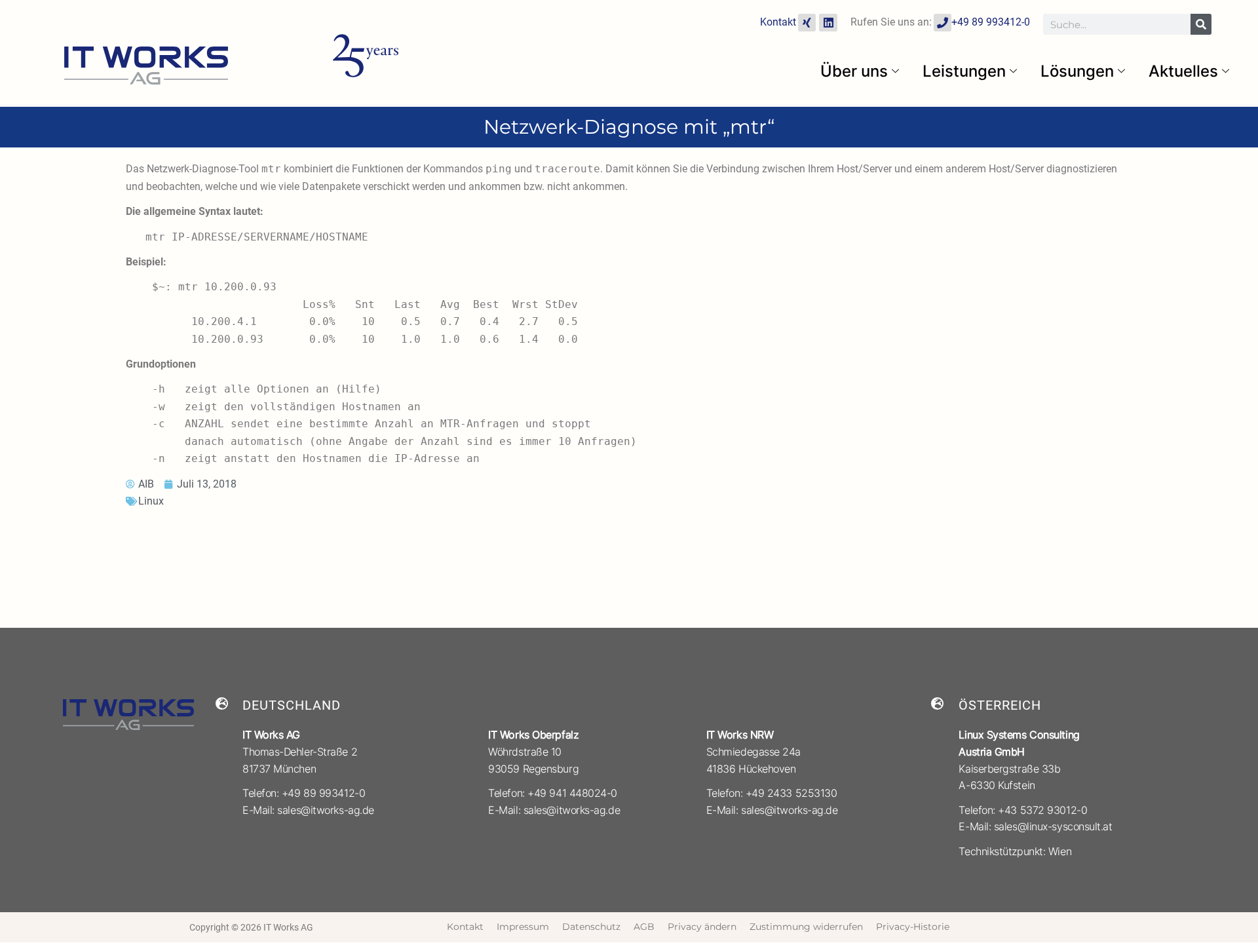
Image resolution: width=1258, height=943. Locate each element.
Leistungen (964, 71)
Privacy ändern (702, 927)
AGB (644, 927)
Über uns (854, 71)
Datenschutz (591, 927)
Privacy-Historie (912, 927)
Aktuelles (1183, 71)
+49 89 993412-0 (990, 22)
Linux (151, 501)
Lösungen (1077, 71)
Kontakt (778, 22)
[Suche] (1201, 24)
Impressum (523, 927)
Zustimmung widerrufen (806, 927)
